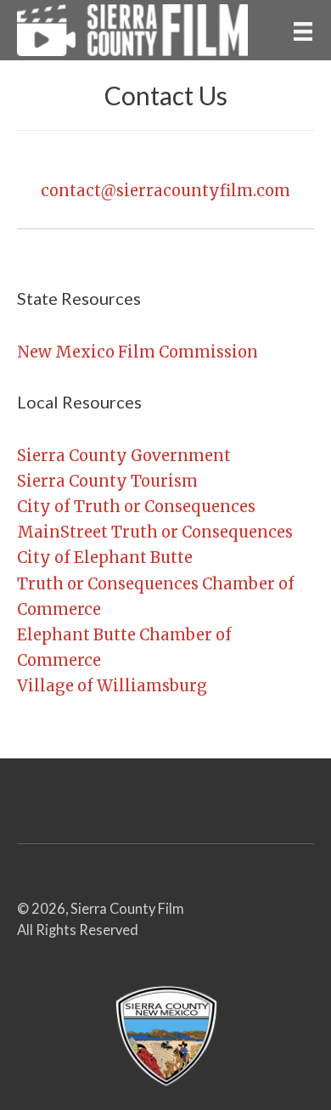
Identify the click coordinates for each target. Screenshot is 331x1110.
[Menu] (303, 30)
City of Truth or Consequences (136, 506)
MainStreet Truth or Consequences (155, 532)
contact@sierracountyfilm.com (165, 190)
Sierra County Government (124, 455)
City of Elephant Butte (105, 557)
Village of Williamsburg (112, 686)
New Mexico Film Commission (137, 352)
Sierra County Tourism (107, 481)
